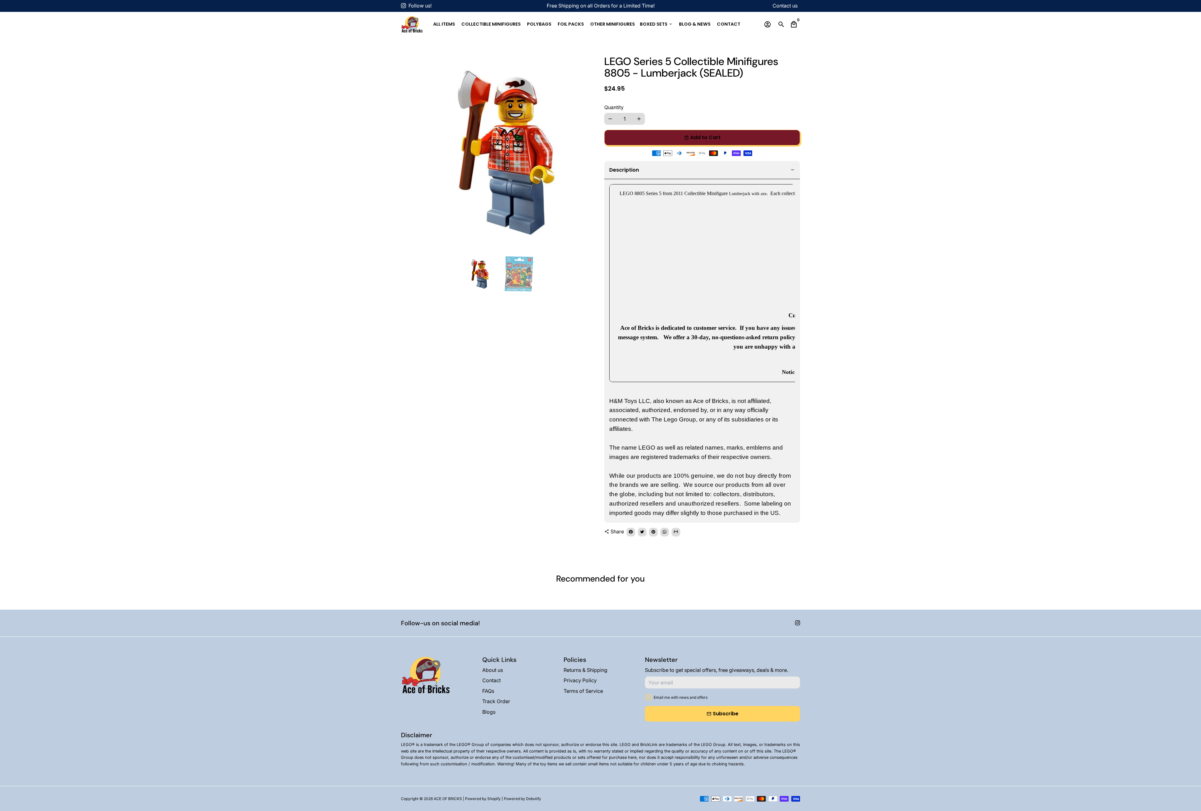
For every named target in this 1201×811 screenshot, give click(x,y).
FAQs (488, 691)
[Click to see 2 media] (519, 274)
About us (492, 670)
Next (588, 153)
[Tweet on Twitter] (642, 532)
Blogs (488, 712)
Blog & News (695, 24)
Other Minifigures (612, 24)
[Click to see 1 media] (478, 274)
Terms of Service (583, 691)
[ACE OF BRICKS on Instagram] (403, 6)
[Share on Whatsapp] (664, 532)
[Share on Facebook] (630, 532)
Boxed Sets (656, 24)
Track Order (496, 701)
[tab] (702, 170)
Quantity (614, 107)
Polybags (539, 24)
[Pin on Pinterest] (653, 532)
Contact (728, 24)
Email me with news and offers (680, 697)
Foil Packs (571, 24)
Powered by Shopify (483, 798)
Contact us (785, 6)
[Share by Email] (675, 532)
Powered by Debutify (522, 798)
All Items (444, 24)
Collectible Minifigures (491, 24)
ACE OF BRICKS (448, 798)
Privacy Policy (580, 680)
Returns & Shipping (585, 670)
